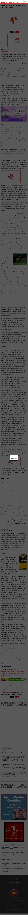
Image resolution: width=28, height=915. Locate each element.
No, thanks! (14, 458)
